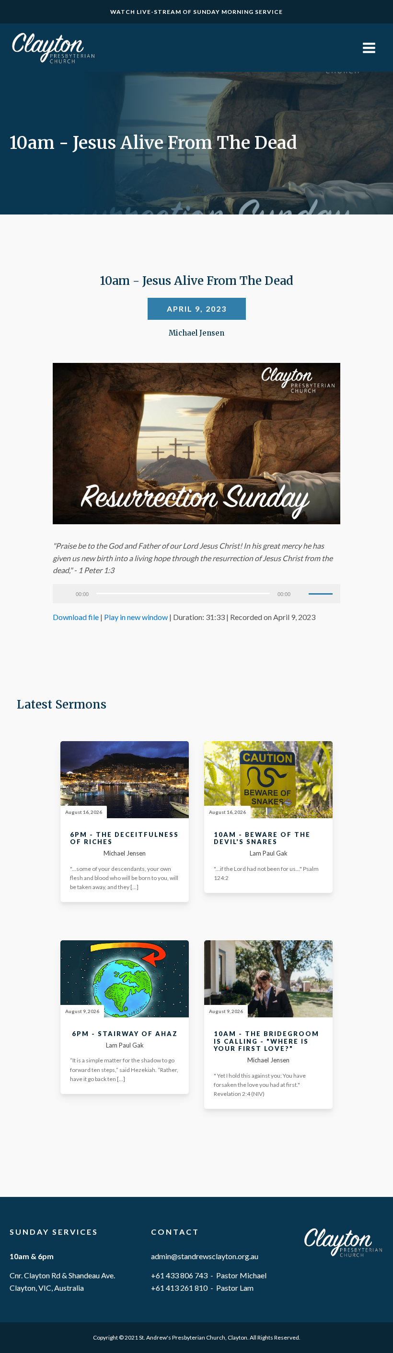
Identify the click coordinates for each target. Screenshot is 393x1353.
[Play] (65, 593)
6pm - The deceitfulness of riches (124, 838)
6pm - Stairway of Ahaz (125, 1033)
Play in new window (136, 616)
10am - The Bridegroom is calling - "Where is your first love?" (266, 1041)
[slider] (322, 592)
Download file (76, 616)
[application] (196, 593)
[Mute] (301, 593)
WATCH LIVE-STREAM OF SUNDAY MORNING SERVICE (196, 11)
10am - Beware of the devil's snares (262, 838)
